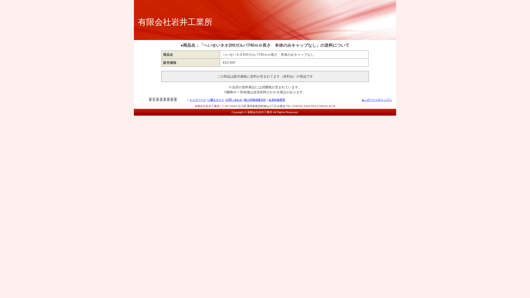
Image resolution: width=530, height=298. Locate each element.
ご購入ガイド (216, 99)
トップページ (197, 99)
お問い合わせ (234, 99)
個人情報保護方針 (255, 99)
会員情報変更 (277, 99)
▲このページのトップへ (377, 99)
